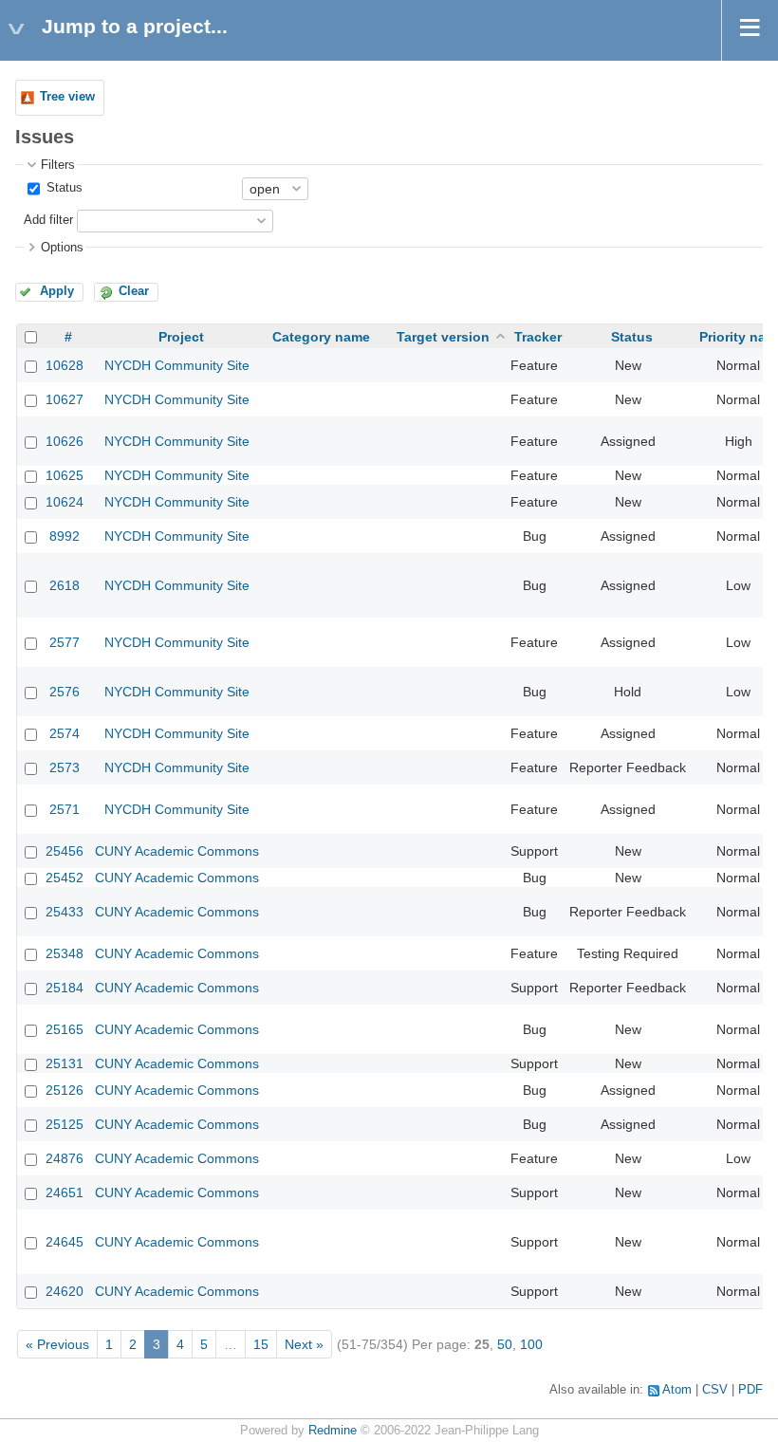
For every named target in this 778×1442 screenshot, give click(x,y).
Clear (134, 291)
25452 (64, 877)
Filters (58, 165)
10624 (64, 501)
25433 (64, 911)
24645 (64, 1241)
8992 (64, 536)
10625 (64, 475)
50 (504, 1344)
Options (62, 247)
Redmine (332, 1430)
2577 (64, 642)
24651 (64, 1192)
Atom (677, 1389)
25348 (64, 953)
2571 (64, 809)
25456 (64, 851)
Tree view (67, 96)
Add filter (48, 220)
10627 (64, 399)
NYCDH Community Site (177, 365)
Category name (321, 336)
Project (181, 336)
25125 (64, 1124)
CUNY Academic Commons (177, 851)
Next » (304, 1344)
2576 (64, 691)
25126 (64, 1090)
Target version (443, 336)
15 (261, 1344)
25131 (64, 1063)
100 (531, 1344)
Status (63, 187)
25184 (64, 987)
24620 (64, 1291)
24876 (64, 1158)
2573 (64, 767)
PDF (750, 1389)
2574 (64, 733)
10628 (64, 365)
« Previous (57, 1344)
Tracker (538, 336)
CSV (715, 1389)
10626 (64, 441)
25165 (64, 1029)
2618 (64, 585)
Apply (57, 291)
